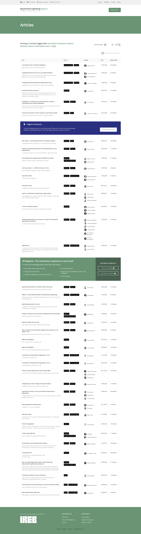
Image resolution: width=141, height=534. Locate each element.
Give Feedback (86, 517)
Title (23, 60)
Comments (106, 2)
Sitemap (58, 529)
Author (86, 60)
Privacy (70, 529)
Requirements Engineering (34, 9)
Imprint (64, 529)
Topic (65, 60)
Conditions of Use (79, 529)
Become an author (87, 522)
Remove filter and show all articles (111, 53)
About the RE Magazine (68, 520)
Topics (115, 10)
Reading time (113, 60)
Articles (100, 2)
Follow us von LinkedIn (107, 268)
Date (102, 60)
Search (119, 2)
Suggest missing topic (108, 129)
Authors (113, 2)
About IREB (65, 517)
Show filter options (98, 44)
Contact (64, 522)
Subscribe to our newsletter (107, 273)
